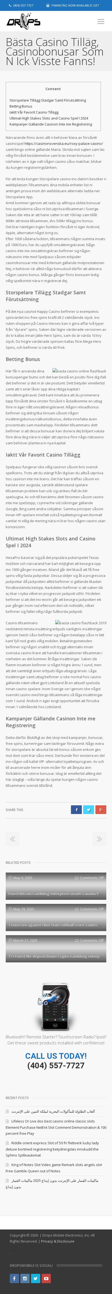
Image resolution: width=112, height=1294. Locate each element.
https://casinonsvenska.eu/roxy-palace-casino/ (63, 143)
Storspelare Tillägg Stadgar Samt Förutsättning (48, 100)
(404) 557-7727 (56, 1065)
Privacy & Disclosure (57, 1241)
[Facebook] (14, 1278)
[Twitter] (35, 1278)
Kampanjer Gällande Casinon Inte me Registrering (51, 124)
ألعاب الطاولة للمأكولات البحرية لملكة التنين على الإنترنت (53, 1111)
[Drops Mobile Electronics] (33, 21)
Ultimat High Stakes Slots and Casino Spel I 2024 (49, 118)
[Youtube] (46, 1278)
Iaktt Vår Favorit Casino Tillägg (34, 112)
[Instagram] (25, 1278)
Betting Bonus (21, 106)
